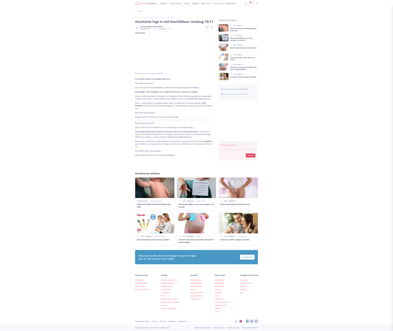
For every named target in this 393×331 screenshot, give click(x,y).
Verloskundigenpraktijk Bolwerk (155, 73)
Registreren (249, 257)
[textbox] (238, 148)
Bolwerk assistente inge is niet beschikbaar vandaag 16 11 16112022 (154, 17)
